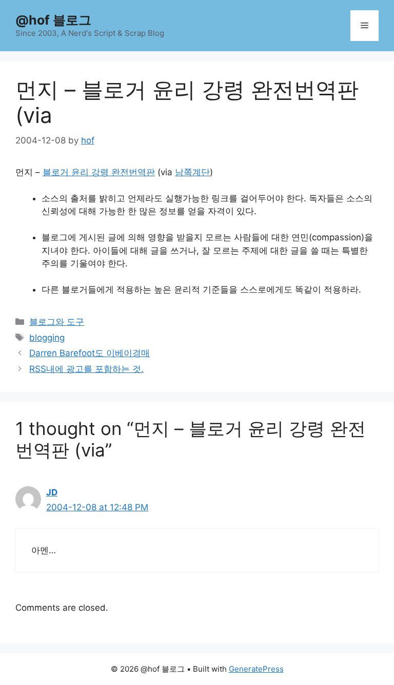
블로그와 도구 (56, 322)
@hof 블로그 (53, 20)
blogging (47, 338)
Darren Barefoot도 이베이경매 (89, 353)
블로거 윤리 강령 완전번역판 (99, 172)
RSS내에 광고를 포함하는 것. (86, 369)
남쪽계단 (192, 172)
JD (51, 492)
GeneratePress (256, 669)
